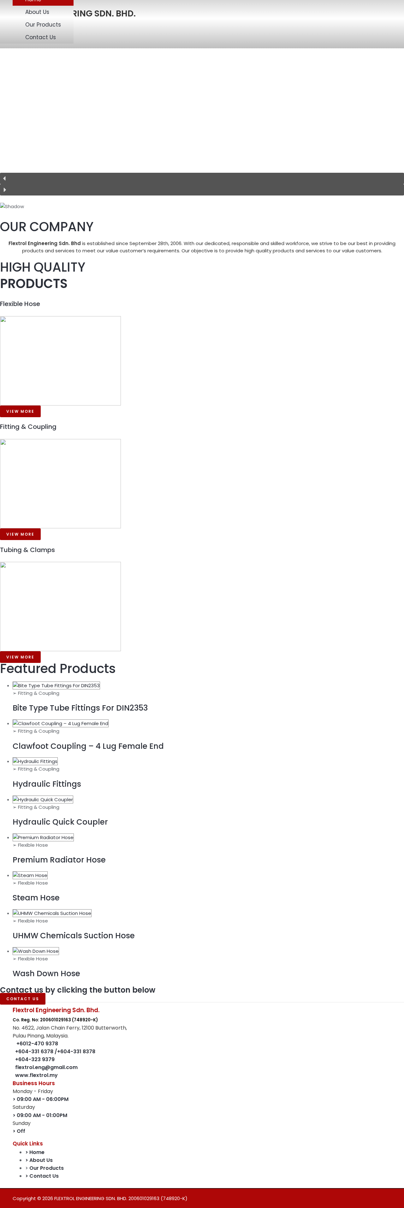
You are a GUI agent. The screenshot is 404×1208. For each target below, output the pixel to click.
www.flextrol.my (36, 1075)
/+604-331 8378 (75, 1051)
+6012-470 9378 (37, 1043)
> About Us (39, 1160)
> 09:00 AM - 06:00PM (40, 1099)
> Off (19, 1131)
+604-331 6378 (35, 1051)
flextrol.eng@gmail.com (46, 1067)
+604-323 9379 (35, 1059)
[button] (202, 178)
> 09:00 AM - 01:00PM (40, 1115)
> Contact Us (42, 1176)
